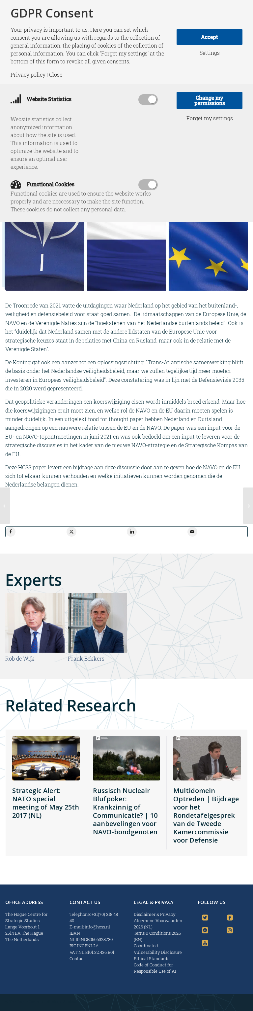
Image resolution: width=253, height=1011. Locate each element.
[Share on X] (71, 532)
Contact (77, 958)
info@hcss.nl (97, 926)
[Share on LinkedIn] (132, 532)
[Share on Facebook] (10, 532)
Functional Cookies (49, 184)
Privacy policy (28, 74)
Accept (209, 36)
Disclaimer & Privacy (155, 914)
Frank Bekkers (86, 658)
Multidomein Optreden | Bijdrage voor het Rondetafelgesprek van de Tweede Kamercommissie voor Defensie (206, 815)
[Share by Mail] (192, 532)
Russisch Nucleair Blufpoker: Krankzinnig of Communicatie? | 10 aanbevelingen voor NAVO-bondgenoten (125, 811)
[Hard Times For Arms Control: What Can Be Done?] (248, 505)
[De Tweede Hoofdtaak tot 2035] (5, 505)
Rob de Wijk (20, 658)
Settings (210, 52)
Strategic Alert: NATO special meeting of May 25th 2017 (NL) (45, 803)
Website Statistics (48, 98)
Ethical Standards (151, 958)
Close (55, 74)
